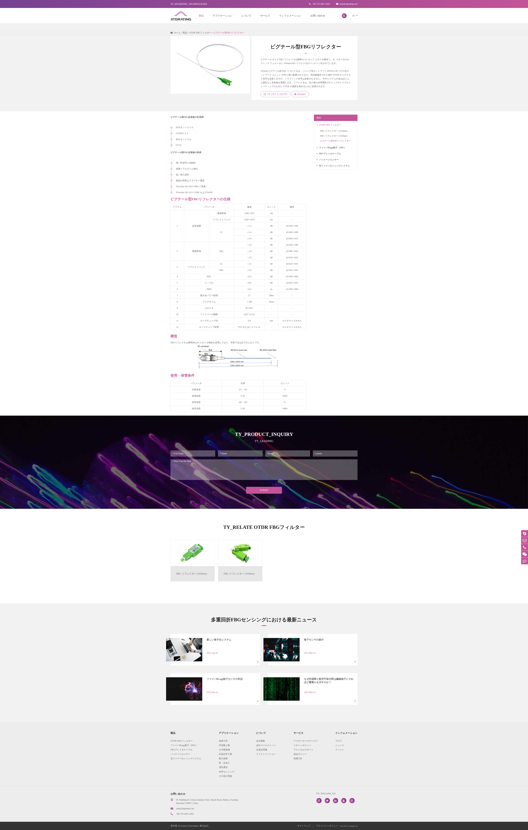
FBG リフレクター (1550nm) (333, 131)
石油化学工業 (225, 754)
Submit (264, 490)
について (246, 15)
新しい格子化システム (219, 639)
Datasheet (301, 94)
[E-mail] (524, 540)
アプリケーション (223, 15)
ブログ (338, 741)
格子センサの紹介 (314, 639)
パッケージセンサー (329, 159)
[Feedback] (524, 561)
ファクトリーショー (266, 754)
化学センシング (226, 771)
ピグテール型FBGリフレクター (228, 32)
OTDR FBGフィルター (200, 32)
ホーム (177, 32)
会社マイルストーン (266, 745)
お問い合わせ (317, 15)
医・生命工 (224, 763)
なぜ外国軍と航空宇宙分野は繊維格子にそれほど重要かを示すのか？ (329, 681)
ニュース (339, 745)
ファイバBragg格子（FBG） (332, 147)
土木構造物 (224, 749)
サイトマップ (304, 826)
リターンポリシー (302, 745)
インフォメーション (290, 15)
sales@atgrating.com (347, 4)
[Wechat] (524, 554)
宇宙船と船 (224, 745)
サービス (265, 15)
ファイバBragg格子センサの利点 (225, 679)
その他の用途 (225, 776)
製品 (201, 15)
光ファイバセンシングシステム (334, 166)
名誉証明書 (261, 749)
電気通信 (223, 767)
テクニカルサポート (303, 749)
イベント (339, 749)
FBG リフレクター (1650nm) (333, 136)
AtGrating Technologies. (188, 826)
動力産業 (223, 758)
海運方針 (298, 758)
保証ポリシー (300, 754)
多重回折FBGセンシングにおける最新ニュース (264, 619)
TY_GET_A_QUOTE (277, 94)
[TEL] (524, 547)
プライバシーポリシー (327, 826)
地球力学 (223, 741)
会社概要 (260, 741)
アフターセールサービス (306, 741)
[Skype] (524, 533)
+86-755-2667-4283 (319, 4)
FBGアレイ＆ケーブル (330, 153)
